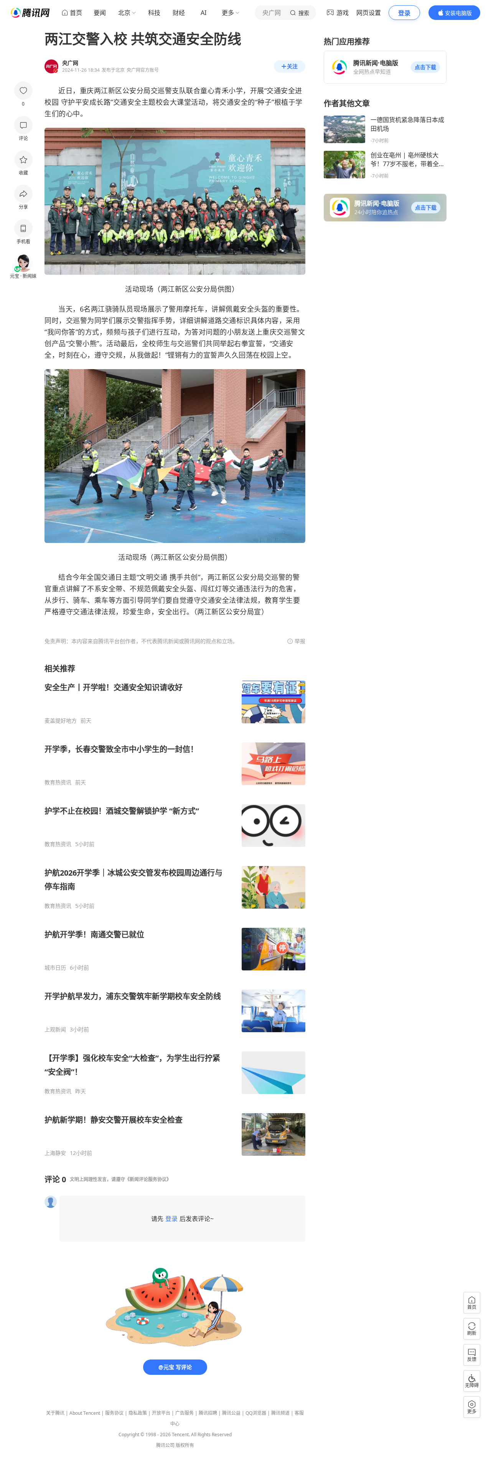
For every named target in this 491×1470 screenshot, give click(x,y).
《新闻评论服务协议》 (148, 1179)
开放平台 (161, 1413)
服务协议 (114, 1413)
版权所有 (185, 1445)
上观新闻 (55, 1029)
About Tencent (84, 1413)
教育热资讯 (57, 782)
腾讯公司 (165, 1445)
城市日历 (55, 967)
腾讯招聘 (208, 1413)
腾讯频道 (280, 1413)
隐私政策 (138, 1413)
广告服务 (184, 1413)
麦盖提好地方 (60, 720)
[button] (425, 67)
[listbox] (174, 910)
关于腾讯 (55, 1413)
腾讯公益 (231, 1413)
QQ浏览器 (256, 1413)
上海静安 (55, 1153)
